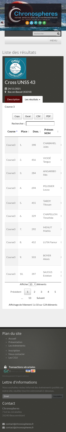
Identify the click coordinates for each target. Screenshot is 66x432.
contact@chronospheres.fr (19, 423)
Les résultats (32, 99)
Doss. (36, 131)
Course (12, 131)
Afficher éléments (33, 284)
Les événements (16, 345)
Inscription (14, 350)
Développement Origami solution (15, 376)
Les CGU (13, 357)
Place (24, 131)
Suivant (41, 297)
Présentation (15, 341)
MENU (53, 40)
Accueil (12, 338)
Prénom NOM (48, 131)
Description (13, 99)
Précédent (15, 291)
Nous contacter (16, 353)
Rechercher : (18, 123)
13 (29, 297)
